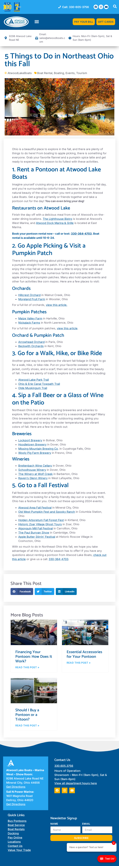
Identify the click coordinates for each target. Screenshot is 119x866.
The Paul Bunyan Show (33, 532)
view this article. (56, 305)
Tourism (81, 73)
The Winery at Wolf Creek (35, 474)
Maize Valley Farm (30, 318)
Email (86, 823)
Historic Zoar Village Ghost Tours (40, 524)
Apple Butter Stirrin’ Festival (36, 536)
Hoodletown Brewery (32, 444)
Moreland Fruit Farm (31, 299)
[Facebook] (96, 7)
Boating (59, 73)
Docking (13, 833)
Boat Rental (44, 73)
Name (54, 823)
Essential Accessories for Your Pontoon (84, 654)
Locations (14, 841)
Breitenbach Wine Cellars (35, 465)
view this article (67, 328)
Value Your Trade (19, 850)
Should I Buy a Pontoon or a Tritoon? (27, 715)
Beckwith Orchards (31, 346)
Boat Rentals (16, 829)
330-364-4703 (81, 233)
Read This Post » (27, 667)
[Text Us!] (107, 859)
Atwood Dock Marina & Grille (55, 223)
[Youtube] (106, 7)
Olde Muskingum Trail (32, 388)
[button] (36, 21)
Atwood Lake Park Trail (33, 379)
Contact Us (15, 845)
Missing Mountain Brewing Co (38, 448)
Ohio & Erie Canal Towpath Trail (39, 383)
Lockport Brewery (30, 440)
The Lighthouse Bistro (57, 218)
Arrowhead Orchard (31, 342)
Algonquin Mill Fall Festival (35, 528)
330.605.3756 (63, 765)
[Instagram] (101, 7)
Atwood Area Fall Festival (35, 507)
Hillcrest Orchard (29, 295)
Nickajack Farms (29, 322)
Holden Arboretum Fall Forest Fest (41, 520)
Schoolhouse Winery (32, 469)
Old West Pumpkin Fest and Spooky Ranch (46, 511)
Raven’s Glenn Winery (33, 478)
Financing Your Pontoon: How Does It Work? (33, 657)
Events (70, 73)
